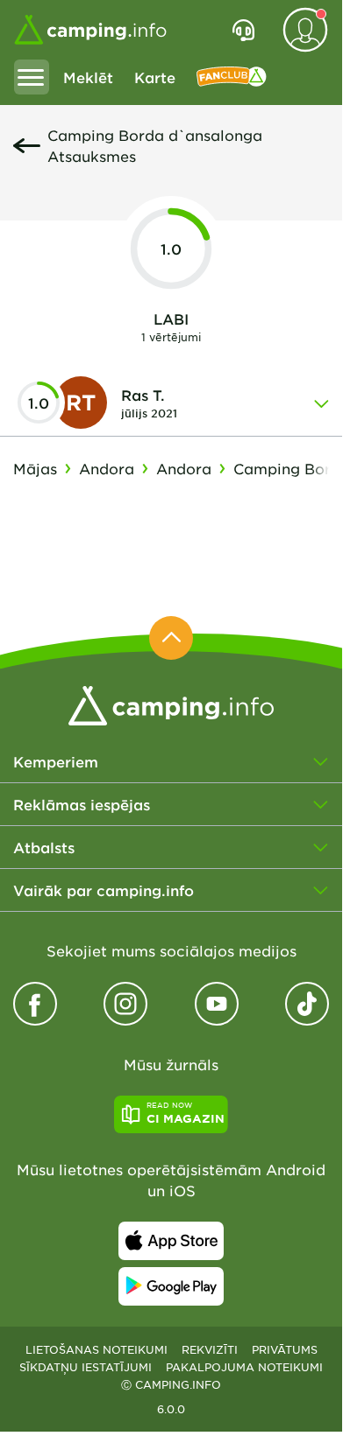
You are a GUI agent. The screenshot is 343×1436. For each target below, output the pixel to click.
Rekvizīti (210, 1349)
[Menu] (31, 77)
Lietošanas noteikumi (96, 1349)
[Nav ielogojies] (305, 30)
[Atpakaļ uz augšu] (171, 638)
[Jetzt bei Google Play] (171, 1286)
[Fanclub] (232, 77)
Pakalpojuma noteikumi (244, 1367)
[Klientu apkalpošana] (243, 30)
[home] (171, 703)
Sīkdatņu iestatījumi (85, 1367)
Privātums (285, 1349)
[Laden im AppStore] (171, 1241)
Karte (154, 77)
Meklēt (88, 77)
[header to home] (90, 30)
